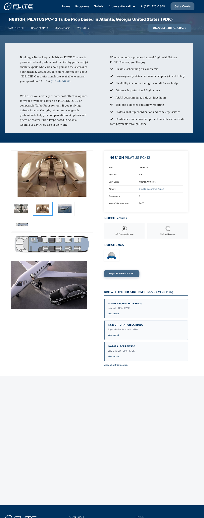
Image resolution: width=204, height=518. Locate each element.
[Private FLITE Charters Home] (18, 6)
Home (66, 6)
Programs (82, 6)
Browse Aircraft (120, 6)
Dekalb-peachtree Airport (151, 189)
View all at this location (116, 365)
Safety (99, 6)
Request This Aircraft (169, 27)
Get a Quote (182, 6)
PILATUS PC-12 (137, 157)
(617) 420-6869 (154, 6)
